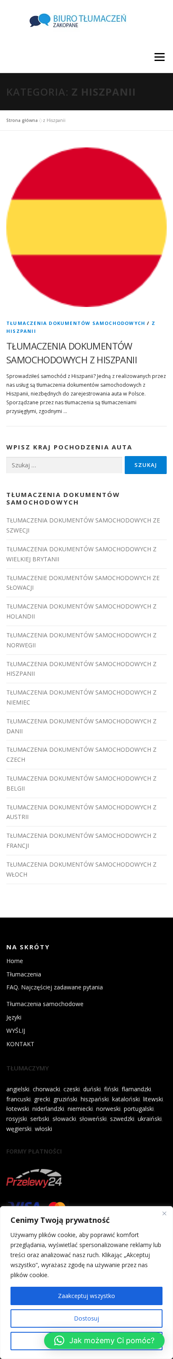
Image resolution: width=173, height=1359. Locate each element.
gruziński (65, 1099)
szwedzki (122, 1119)
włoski (43, 1129)
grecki (42, 1099)
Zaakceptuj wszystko (86, 1296)
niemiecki (80, 1109)
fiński (111, 1089)
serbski (39, 1119)
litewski (153, 1099)
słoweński (93, 1119)
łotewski (17, 1109)
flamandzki (136, 1089)
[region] (86, 1282)
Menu (159, 57)
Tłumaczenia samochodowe (45, 1004)
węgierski (18, 1129)
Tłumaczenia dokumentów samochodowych (75, 323)
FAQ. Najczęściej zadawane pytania (54, 987)
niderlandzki (48, 1109)
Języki (13, 1017)
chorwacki (46, 1089)
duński (92, 1089)
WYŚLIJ (15, 1030)
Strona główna (22, 120)
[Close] (164, 1213)
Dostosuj (86, 1318)
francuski (18, 1099)
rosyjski (16, 1119)
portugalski (139, 1109)
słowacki (64, 1119)
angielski (17, 1089)
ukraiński (150, 1119)
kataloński (126, 1099)
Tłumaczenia (23, 974)
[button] (104, 1340)
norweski (108, 1109)
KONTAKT (20, 1044)
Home (14, 961)
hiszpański (95, 1099)
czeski (71, 1089)
